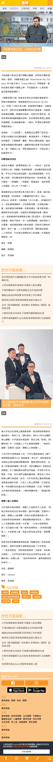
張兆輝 (6, 601)
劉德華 (35, 592)
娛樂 (4, 57)
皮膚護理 (23, 721)
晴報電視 (14, 8)
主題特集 (25, 8)
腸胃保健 (27, 718)
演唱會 (15, 592)
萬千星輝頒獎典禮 (11, 596)
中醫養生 (37, 715)
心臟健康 (17, 718)
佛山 (25, 592)
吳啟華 (37, 596)
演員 (16, 601)
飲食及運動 (16, 715)
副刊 (42, 8)
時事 (35, 8)
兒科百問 (37, 718)
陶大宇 (27, 596)
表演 (5, 592)
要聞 (13, 700)
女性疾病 (5, 721)
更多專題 (33, 721)
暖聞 (25, 700)
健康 (5, 8)
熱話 (19, 700)
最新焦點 (5, 700)
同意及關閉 (26, 751)
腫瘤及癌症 (6, 718)
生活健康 (27, 715)
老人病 (14, 721)
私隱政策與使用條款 (20, 746)
